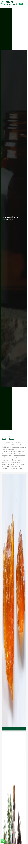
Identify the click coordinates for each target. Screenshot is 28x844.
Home (3, 219)
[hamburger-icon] (21, 4)
